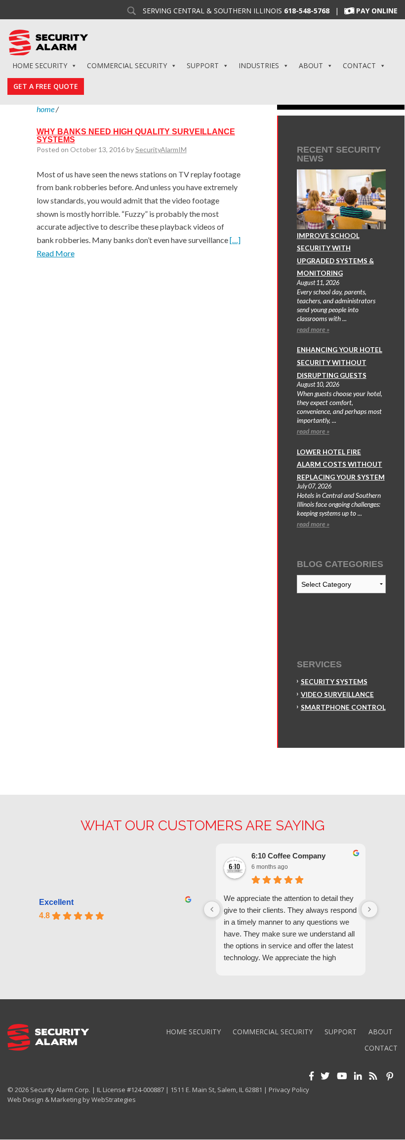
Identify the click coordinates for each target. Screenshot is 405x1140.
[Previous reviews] (211, 909)
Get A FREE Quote (45, 86)
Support (203, 65)
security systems (334, 682)
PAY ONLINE (377, 10)
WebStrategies (113, 1099)
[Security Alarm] (48, 41)
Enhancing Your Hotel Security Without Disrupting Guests (339, 362)
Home (45, 109)
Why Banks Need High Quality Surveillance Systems (136, 135)
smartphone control (343, 707)
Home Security (39, 65)
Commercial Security (127, 65)
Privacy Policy (289, 1089)
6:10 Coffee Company (288, 856)
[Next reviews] (369, 909)
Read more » (313, 329)
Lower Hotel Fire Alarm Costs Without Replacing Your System (341, 464)
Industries (259, 65)
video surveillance (337, 694)
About (311, 65)
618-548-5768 (306, 10)
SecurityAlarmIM (161, 149)
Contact (359, 65)
